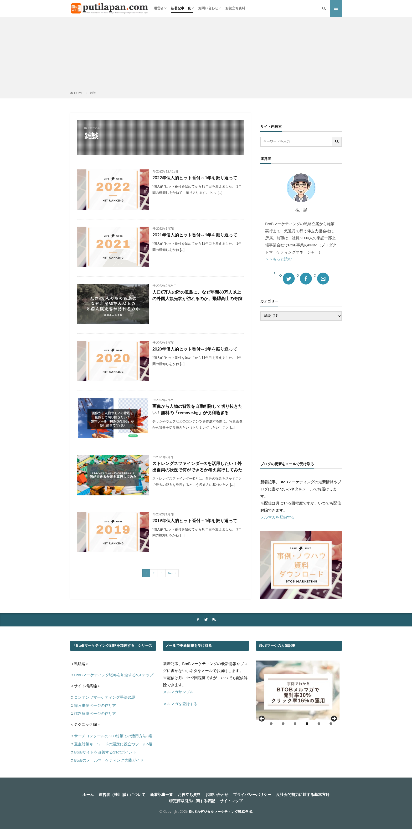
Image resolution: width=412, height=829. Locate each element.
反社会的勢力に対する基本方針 (303, 795)
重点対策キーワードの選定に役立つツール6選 (113, 744)
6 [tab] (331, 723)
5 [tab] (319, 723)
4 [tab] (307, 723)
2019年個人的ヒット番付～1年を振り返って (194, 521)
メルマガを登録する (277, 517)
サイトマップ (231, 801)
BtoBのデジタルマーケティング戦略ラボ (220, 812)
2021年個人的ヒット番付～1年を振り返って (194, 235)
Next (171, 573)
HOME (78, 93)
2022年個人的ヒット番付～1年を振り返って (194, 178)
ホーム (88, 795)
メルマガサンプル (178, 692)
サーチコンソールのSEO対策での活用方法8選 (113, 736)
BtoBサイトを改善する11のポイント (105, 752)
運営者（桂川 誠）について (122, 795)
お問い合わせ (208, 8)
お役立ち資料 (235, 8)
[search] (337, 142)
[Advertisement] (206, 54)
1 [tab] (271, 723)
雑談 (93, 93)
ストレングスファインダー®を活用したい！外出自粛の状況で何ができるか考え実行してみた (197, 467)
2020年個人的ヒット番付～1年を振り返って (194, 349)
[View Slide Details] (298, 690)
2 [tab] (283, 723)
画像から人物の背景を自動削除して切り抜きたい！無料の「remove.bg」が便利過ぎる (197, 409)
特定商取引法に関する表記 (192, 801)
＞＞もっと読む (278, 259)
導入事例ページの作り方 (95, 705)
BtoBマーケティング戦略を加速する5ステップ (113, 675)
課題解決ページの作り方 (95, 714)
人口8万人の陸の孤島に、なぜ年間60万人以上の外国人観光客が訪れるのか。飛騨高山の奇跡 (197, 295)
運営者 (159, 8)
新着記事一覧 (181, 8)
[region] (298, 695)
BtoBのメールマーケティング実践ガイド (109, 760)
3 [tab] (295, 723)
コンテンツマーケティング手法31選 (105, 697)
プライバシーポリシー (252, 795)
